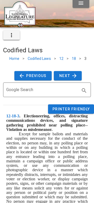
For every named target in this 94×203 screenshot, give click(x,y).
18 (74, 58)
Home (14, 58)
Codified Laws (39, 58)
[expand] (11, 35)
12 (61, 58)
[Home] (20, 25)
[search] (84, 90)
